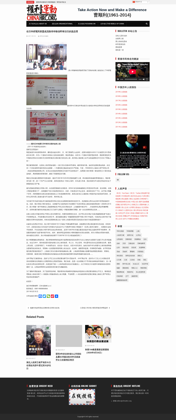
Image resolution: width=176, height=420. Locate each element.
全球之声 (121, 213)
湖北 (144, 260)
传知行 (120, 210)
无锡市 (125, 251)
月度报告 (140, 251)
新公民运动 (138, 210)
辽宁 (127, 276)
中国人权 (134, 202)
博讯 (131, 199)
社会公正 (136, 264)
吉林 (118, 243)
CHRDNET (143, 199)
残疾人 (140, 256)
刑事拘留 (129, 239)
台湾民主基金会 (135, 207)
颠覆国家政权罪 (122, 280)
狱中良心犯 (126, 264)
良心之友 (125, 207)
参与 (124, 219)
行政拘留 (120, 276)
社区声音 (145, 264)
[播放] (118, 79)
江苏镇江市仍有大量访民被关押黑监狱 (94, 308)
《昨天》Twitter (135, 193)
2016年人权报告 (121, 105)
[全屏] (147, 79)
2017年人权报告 (121, 101)
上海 (137, 231)
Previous (118, 167)
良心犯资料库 (140, 272)
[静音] (144, 79)
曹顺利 (132, 251)
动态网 (136, 199)
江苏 (125, 260)
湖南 (118, 264)
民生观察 (125, 199)
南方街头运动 (136, 196)
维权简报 (143, 268)
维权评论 (130, 272)
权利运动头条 (130, 256)
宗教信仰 (131, 243)
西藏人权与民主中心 (123, 205)
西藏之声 (126, 216)
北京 (145, 239)
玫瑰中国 (143, 216)
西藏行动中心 (140, 213)
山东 (118, 247)
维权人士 (134, 268)
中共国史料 (126, 196)
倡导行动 (130, 235)
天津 (124, 243)
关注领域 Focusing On (86, 24)
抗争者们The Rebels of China (112, 24)
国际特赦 (143, 205)
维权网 (118, 199)
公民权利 (120, 239)
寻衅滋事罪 (141, 243)
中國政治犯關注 (133, 219)
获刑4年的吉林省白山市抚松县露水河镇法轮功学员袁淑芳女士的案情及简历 (68, 357)
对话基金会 (135, 216)
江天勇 (119, 260)
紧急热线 (126, 268)
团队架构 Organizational (62, 24)
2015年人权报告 (121, 109)
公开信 (138, 235)
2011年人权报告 (121, 127)
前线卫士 (135, 205)
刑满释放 (138, 239)
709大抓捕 (120, 231)
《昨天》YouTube (122, 193)
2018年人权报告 (121, 96)
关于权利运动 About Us (38, 24)
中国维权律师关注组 (123, 202)
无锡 (118, 251)
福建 (118, 268)
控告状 (133, 247)
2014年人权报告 (121, 114)
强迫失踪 (126, 247)
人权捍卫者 (120, 235)
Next (147, 167)
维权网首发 (120, 272)
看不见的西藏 (144, 202)
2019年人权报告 (121, 92)
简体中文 (138, 2)
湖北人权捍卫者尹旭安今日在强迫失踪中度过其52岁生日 (38, 365)
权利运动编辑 (44, 36)
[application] (133, 71)
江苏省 (132, 260)
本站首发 (120, 256)
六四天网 (145, 196)
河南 (138, 260)
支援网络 (142, 247)
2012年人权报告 (121, 122)
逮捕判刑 (134, 276)
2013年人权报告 (121, 118)
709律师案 (130, 231)
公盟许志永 (128, 210)
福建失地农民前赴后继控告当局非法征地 (44, 308)
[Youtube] (118, 180)
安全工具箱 (130, 213)
